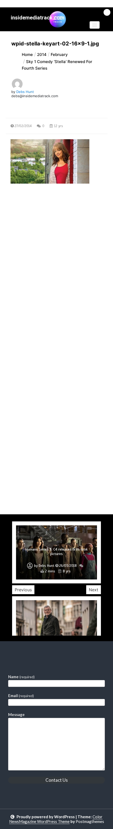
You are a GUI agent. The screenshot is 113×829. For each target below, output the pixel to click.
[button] (95, 25)
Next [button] (93, 589)
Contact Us (56, 780)
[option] (56, 552)
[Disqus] (56, 311)
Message (16, 714)
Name (21, 676)
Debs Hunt (25, 92)
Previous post (31, 229)
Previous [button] (23, 589)
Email (21, 695)
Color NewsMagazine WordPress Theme (56, 819)
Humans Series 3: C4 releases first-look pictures (56, 551)
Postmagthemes (90, 821)
